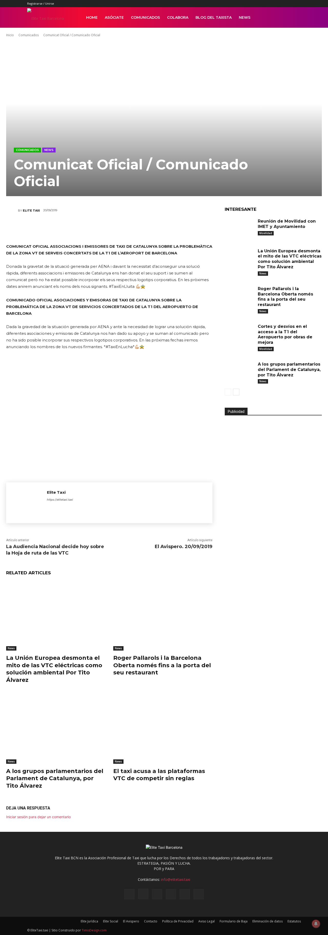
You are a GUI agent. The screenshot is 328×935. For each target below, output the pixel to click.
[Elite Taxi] (12, 210)
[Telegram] (147, 228)
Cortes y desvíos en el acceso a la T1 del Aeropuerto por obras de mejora (285, 334)
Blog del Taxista (214, 17)
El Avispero (131, 921)
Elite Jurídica (89, 921)
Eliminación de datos (267, 921)
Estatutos (294, 921)
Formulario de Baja (234, 921)
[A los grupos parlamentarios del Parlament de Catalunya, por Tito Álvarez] (56, 729)
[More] (163, 228)
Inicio (10, 35)
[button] (295, 17)
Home (92, 17)
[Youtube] (297, 3)
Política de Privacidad (177, 921)
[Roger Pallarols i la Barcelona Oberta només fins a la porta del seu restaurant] (163, 616)
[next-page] (236, 392)
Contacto (150, 921)
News (244, 17)
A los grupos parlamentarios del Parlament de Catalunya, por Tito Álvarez (54, 778)
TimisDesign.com (94, 930)
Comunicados (145, 17)
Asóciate (114, 17)
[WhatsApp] (101, 228)
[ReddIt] (117, 228)
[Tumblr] (280, 3)
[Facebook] (255, 3)
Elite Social (110, 921)
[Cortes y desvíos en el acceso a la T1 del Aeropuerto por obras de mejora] (239, 333)
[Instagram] (263, 3)
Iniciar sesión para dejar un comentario (38, 817)
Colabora (177, 17)
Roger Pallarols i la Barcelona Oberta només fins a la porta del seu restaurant (162, 665)
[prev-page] (228, 392)
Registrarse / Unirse (40, 3)
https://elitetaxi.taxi (60, 499)
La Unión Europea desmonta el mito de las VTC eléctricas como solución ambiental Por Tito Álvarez (290, 259)
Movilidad (265, 233)
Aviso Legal (206, 921)
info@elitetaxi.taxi (175, 879)
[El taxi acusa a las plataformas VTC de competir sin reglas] (163, 729)
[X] (288, 3)
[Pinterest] (271, 3)
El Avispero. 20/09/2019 (183, 546)
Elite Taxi (31, 210)
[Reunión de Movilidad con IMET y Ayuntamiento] (239, 227)
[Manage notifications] (316, 924)
